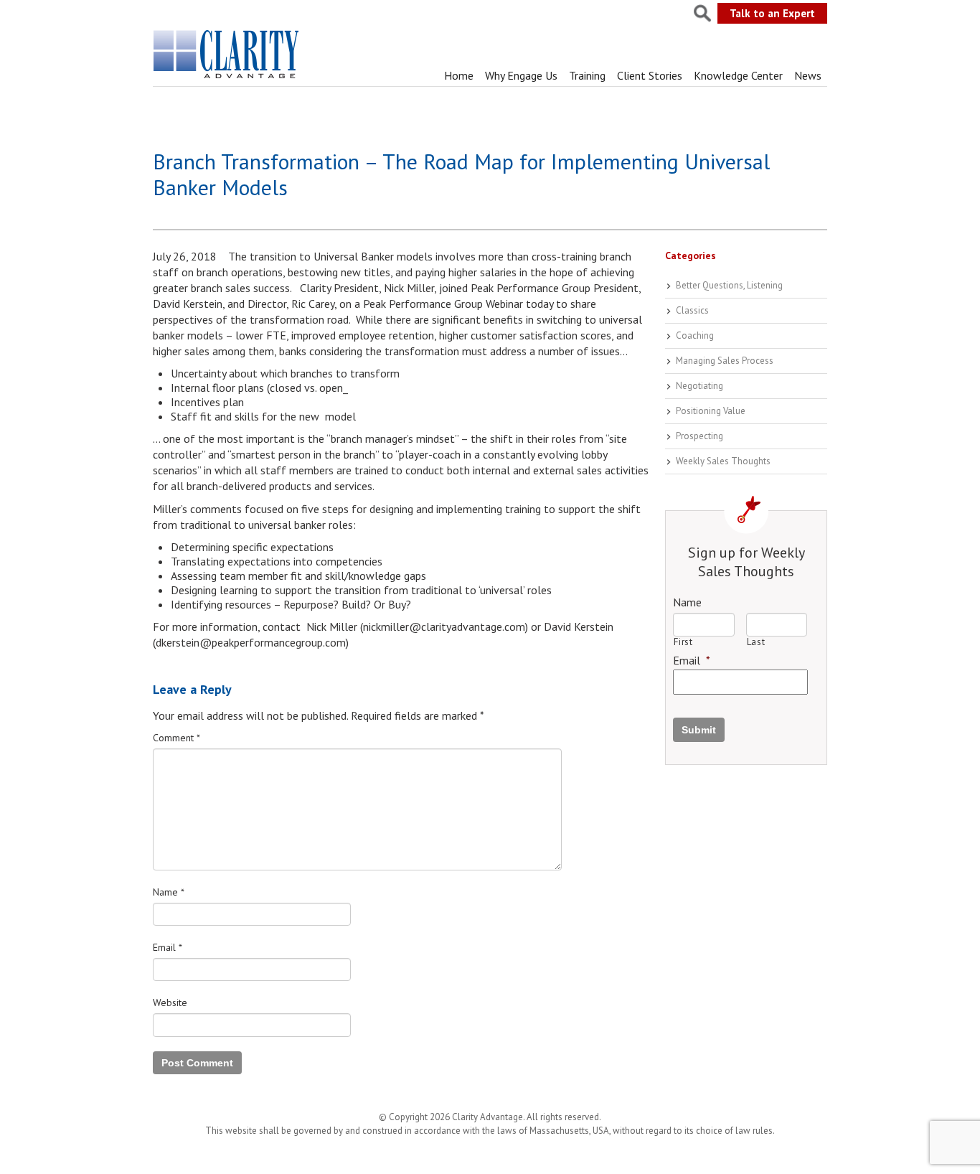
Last (756, 642)
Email (167, 947)
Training (587, 75)
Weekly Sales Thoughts (723, 461)
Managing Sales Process (724, 360)
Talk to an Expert (772, 13)
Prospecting (699, 436)
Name (168, 892)
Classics (692, 310)
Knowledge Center (738, 75)
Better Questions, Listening (729, 285)
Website (170, 1002)
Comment (176, 737)
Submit (699, 730)
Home (458, 75)
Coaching (695, 335)
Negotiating (699, 386)
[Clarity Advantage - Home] (227, 78)
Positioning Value (710, 411)
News (807, 75)
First (683, 642)
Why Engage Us (521, 75)
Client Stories (649, 75)
